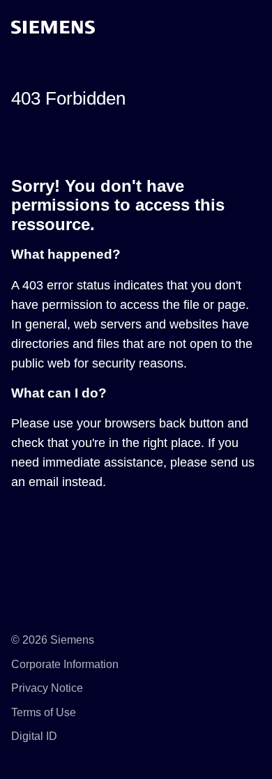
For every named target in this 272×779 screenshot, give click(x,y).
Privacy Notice (47, 688)
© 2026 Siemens (52, 640)
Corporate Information (65, 664)
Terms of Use (43, 712)
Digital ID (34, 736)
